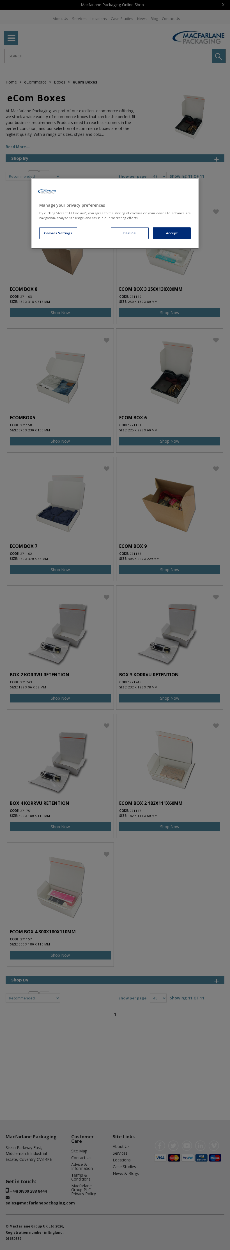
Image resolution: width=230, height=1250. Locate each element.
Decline (129, 233)
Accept (172, 233)
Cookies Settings (58, 233)
